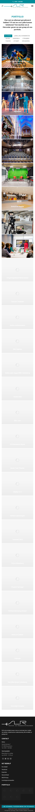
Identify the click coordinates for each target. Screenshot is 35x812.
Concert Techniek (17, 301)
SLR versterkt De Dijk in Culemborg (17, 87)
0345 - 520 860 (19, 1)
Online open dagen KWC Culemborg (17, 373)
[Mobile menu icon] (32, 6)
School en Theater (17, 206)
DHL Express (17, 349)
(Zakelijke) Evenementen (22, 36)
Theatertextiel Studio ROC (17, 183)
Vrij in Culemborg (17, 563)
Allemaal (8, 36)
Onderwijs (16, 38)
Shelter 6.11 (17, 492)
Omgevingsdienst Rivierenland (17, 278)
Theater (8, 41)
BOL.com (17, 420)
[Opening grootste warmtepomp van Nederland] (30, 791)
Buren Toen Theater (17, 468)
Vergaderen (26, 41)
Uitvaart (16, 41)
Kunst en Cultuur (17, 635)
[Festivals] (17, 797)
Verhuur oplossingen (17, 516)
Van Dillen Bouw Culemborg (17, 682)
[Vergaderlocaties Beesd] (5, 797)
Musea (8, 38)
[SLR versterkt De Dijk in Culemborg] (24, 791)
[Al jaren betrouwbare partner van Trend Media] (17, 791)
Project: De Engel (17, 587)
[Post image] (17, 56)
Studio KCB (17, 397)
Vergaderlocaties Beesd (17, 254)
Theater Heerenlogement (17, 159)
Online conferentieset (17, 325)
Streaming (26, 38)
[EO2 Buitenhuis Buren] (5, 791)
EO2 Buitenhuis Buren (17, 444)
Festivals (17, 658)
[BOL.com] (11, 791)
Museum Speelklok (17, 135)
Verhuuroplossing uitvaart (17, 611)
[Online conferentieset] (11, 797)
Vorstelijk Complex (17, 706)
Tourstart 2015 (17, 539)
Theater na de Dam (17, 230)
